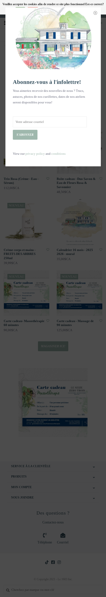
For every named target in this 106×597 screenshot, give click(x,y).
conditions (58, 153)
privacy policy (35, 153)
